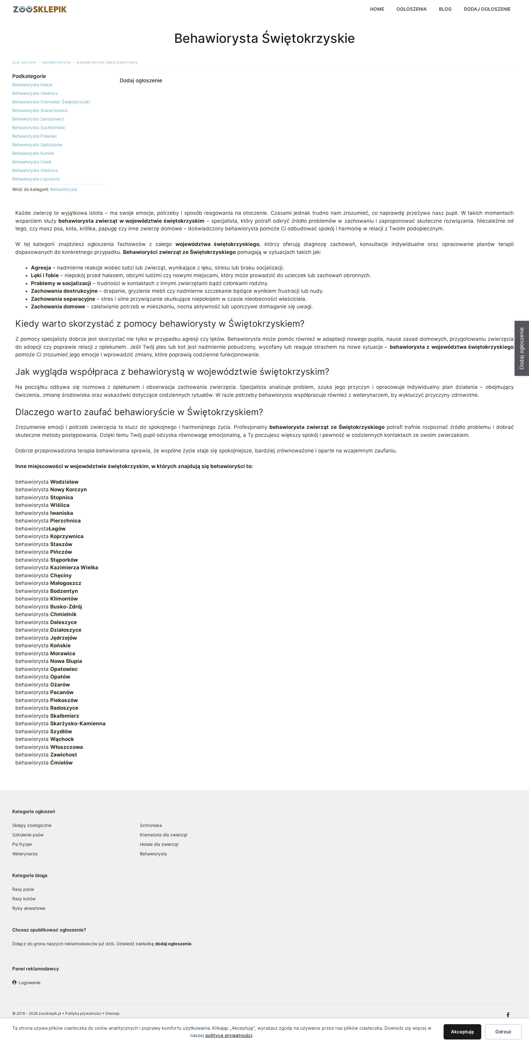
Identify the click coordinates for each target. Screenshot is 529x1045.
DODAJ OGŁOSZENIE (487, 9)
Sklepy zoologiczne (31, 825)
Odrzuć (503, 1032)
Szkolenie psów (27, 834)
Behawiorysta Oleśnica (35, 93)
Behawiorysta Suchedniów (38, 127)
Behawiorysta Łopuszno (36, 178)
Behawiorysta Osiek (32, 161)
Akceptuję (462, 1032)
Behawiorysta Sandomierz (38, 118)
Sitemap (112, 1013)
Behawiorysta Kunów (33, 153)
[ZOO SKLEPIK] (39, 9)
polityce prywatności (228, 1035)
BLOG (445, 9)
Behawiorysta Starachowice (40, 110)
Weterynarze (25, 853)
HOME (377, 9)
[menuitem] (58, 84)
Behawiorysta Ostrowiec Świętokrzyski (51, 101)
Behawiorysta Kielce (32, 84)
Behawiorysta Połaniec (34, 136)
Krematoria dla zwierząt (163, 834)
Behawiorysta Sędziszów (37, 144)
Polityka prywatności (83, 1013)
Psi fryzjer (22, 844)
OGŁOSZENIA (411, 9)
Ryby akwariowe (28, 908)
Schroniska (151, 825)
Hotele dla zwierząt (159, 844)
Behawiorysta (63, 189)
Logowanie (29, 982)
